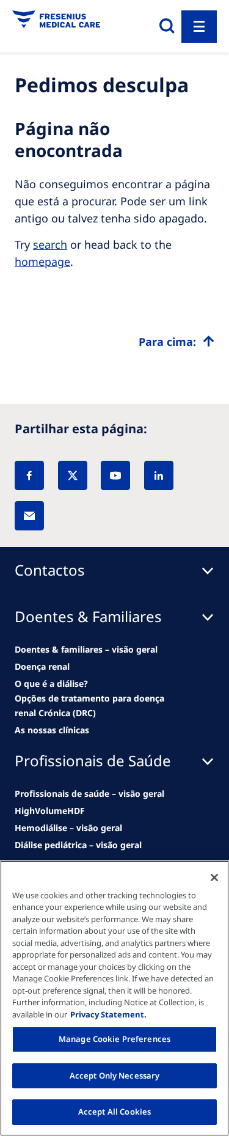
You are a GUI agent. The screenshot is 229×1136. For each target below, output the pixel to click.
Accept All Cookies (114, 1111)
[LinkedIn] (158, 475)
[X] (72, 475)
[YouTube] (115, 475)
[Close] (214, 877)
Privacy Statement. (108, 1014)
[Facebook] (29, 475)
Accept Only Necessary (115, 1075)
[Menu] (199, 26)
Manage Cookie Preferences (114, 1038)
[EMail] (29, 515)
